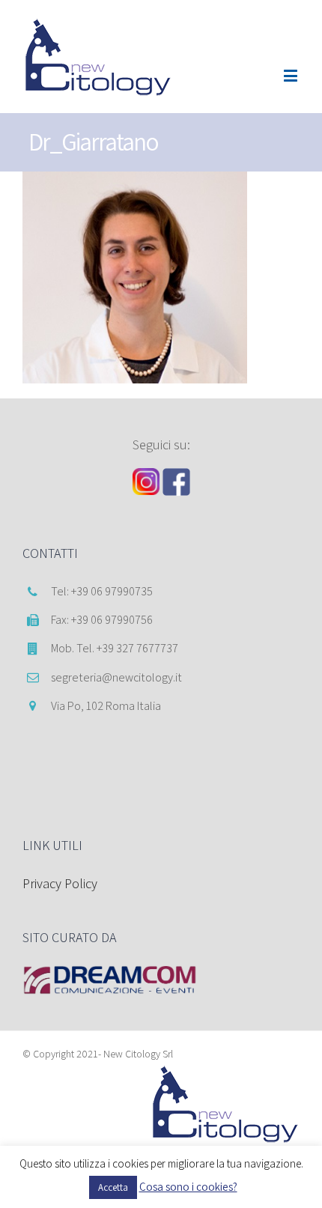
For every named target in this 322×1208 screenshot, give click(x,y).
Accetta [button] (113, 1187)
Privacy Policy (59, 883)
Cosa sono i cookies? (188, 1187)
